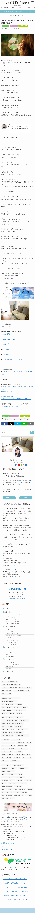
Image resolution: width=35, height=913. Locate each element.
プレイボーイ (27, 757)
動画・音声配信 (9, 666)
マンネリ (28, 795)
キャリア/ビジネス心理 (11, 644)
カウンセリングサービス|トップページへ (15, 879)
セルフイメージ (7, 726)
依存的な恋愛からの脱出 (16, 732)
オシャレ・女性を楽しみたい (12, 633)
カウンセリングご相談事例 (21, 690)
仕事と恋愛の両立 (7, 735)
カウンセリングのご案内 (9, 688)
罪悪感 (5, 780)
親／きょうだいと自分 (9, 745)
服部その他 (8, 668)
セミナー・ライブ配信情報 (10, 681)
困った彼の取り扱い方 (9, 701)
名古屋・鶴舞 (7, 326)
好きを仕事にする (17, 723)
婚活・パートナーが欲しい (12, 619)
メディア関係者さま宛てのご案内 (12, 359)
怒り (4, 783)
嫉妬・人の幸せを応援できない (13, 623)
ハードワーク (16, 739)
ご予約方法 (6, 344)
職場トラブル (22, 745)
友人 (29, 742)
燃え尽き (27, 780)
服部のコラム (6, 25)
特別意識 (5, 798)
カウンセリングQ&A (8, 713)
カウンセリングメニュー (10, 339)
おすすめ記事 (20, 710)
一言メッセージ (13, 25)
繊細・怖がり (18, 795)
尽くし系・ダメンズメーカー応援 (12, 704)
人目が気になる (7, 786)
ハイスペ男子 (14, 760)
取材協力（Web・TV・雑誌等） (11, 685)
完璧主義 (22, 789)
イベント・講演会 (10, 662)
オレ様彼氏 (17, 757)
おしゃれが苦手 (7, 795)
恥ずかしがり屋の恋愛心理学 (12, 621)
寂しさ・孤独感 (18, 765)
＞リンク (15, 570)
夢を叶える (26, 419)
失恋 (14, 768)
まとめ (19, 713)
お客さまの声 (6, 349)
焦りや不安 (6, 765)
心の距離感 (20, 742)
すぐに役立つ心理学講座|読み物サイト (14, 883)
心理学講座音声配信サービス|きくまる (14, 895)
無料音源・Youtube (25, 688)
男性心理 (24, 748)
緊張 (30, 789)
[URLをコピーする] (30, 423)
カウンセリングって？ (11, 656)
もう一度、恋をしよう (21, 735)
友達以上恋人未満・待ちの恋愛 (11, 754)
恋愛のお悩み (8, 612)
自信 (4, 732)
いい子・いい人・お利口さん (10, 748)
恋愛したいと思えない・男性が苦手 (12, 774)
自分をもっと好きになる (9, 720)
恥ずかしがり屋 (22, 707)
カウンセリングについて (11, 647)
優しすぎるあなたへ (8, 707)
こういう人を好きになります (10, 792)
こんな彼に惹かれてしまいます (13, 615)
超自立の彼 (26, 754)
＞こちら (15, 576)
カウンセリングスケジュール (12, 664)
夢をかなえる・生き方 (11, 642)
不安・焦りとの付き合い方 (12, 640)
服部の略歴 (5, 354)
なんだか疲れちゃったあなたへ (13, 637)
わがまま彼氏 (6, 757)
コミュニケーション (8, 742)
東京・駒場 (6, 334)
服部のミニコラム (17, 419)
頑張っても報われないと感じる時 (13, 635)
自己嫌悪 (5, 768)
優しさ (19, 780)
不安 (12, 798)
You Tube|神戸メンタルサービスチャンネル (15, 900)
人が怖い (17, 786)
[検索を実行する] (32, 432)
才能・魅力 (18, 726)
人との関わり (9, 629)
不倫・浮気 (18, 751)
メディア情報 (9, 652)
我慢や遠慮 (23, 768)
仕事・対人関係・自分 (10, 626)
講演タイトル (6, 693)
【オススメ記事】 (23, 25)
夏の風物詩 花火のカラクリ (10, 406)
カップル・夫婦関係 (10, 617)
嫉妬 (12, 780)
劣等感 (24, 783)
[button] (4, 423)
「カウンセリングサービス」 (15, 867)
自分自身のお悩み (8, 771)
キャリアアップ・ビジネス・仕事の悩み (13, 777)
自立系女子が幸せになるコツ (11, 698)
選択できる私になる (8, 729)
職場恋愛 (5, 760)
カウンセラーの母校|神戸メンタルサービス (15, 891)
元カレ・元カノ (7, 751)
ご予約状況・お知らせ (10, 659)
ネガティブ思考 (14, 783)
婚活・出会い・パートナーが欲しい (12, 717)
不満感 (24, 792)
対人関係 (5, 739)
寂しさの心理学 (9, 631)
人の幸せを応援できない (9, 789)
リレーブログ (6, 690)
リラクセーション (22, 729)
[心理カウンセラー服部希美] (17, 3)
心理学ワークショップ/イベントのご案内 (15, 887)
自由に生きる (23, 720)
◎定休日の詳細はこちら (17, 598)
